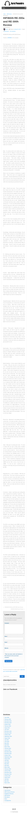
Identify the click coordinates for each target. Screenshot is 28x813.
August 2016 (7, 738)
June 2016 (7, 741)
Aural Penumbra (15, 811)
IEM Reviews (9, 14)
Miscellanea (7, 797)
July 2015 (7, 760)
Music (6, 798)
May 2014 (7, 780)
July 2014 (7, 779)
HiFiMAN (9, 37)
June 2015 (7, 762)
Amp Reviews (7, 790)
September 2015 (8, 757)
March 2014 (7, 782)
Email (6, 642)
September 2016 (8, 736)
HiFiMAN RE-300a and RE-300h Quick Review (14, 607)
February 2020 (8, 719)
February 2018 (8, 726)
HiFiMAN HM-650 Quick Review (17, 609)
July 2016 (7, 739)
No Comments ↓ (13, 31)
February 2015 (8, 768)
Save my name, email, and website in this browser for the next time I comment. (13, 655)
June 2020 (7, 717)
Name (6, 636)
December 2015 (8, 751)
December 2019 (8, 721)
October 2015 (7, 755)
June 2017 (7, 729)
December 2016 (8, 731)
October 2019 (7, 724)
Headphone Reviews (9, 793)
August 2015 (7, 758)
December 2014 (8, 772)
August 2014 (7, 777)
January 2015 (7, 770)
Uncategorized (8, 800)
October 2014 (7, 775)
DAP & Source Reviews (10, 792)
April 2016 (7, 744)
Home (4, 14)
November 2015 (8, 753)
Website (6, 648)
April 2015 (7, 765)
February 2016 (8, 748)
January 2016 (7, 750)
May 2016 (7, 743)
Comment (7, 623)
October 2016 (7, 734)
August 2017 (7, 727)
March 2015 (7, 767)
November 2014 (8, 774)
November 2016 (8, 732)
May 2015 (7, 763)
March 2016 (7, 746)
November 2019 (8, 722)
